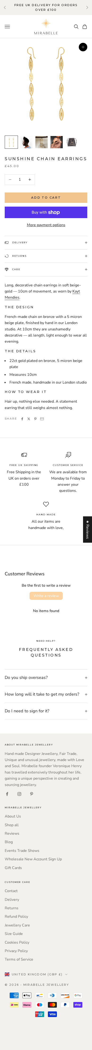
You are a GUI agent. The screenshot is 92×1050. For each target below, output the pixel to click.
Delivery (12, 899)
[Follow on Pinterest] (31, 794)
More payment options (46, 225)
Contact (11, 891)
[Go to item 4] (56, 142)
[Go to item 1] (11, 142)
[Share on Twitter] (29, 419)
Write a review (46, 595)
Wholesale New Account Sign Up (33, 859)
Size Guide (14, 933)
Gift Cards (13, 867)
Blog (9, 842)
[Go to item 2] (26, 142)
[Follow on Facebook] (7, 794)
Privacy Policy (16, 951)
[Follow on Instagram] (19, 794)
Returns (11, 908)
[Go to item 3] (41, 142)
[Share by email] (42, 419)
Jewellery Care (17, 925)
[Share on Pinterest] (35, 419)
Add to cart (46, 197)
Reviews (12, 833)
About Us (13, 816)
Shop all (12, 825)
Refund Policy (16, 916)
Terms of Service (19, 959)
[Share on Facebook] (22, 419)
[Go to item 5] (71, 142)
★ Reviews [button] (87, 529)
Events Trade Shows (22, 850)
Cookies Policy (17, 942)
